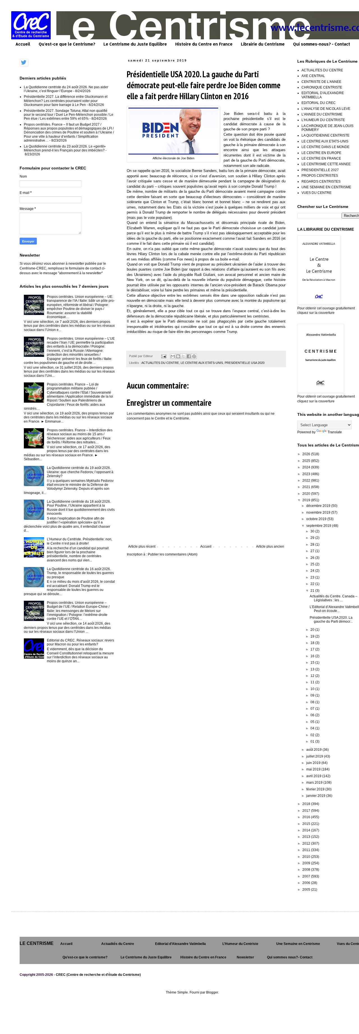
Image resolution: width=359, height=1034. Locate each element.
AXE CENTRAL (313, 76)
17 (312, 649)
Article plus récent (141, 546)
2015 (306, 824)
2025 (306, 461)
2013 (306, 837)
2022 (306, 480)
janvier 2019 (316, 796)
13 (312, 669)
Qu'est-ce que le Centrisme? (67, 44)
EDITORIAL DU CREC (319, 103)
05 (312, 722)
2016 (306, 817)
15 (312, 663)
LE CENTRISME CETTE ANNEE (326, 164)
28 (312, 545)
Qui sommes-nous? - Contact (321, 44)
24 (312, 571)
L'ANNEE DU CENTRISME (322, 114)
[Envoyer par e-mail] (173, 356)
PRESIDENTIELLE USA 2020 (244, 362)
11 (312, 682)
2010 (306, 857)
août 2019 (314, 750)
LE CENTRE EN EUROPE (321, 153)
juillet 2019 (315, 756)
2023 (306, 474)
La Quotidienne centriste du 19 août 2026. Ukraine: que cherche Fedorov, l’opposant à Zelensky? (80, 472)
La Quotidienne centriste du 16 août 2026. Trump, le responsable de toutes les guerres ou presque (80, 573)
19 (312, 636)
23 (312, 577)
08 (312, 702)
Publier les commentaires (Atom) (172, 554)
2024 (306, 467)
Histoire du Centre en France (204, 44)
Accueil (22, 44)
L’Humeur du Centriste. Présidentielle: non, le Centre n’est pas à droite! (79, 541)
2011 (306, 850)
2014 (306, 830)
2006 (306, 883)
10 (312, 689)
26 (312, 558)
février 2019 (315, 789)
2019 (306, 500)
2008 (306, 870)
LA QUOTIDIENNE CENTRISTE (325, 135)
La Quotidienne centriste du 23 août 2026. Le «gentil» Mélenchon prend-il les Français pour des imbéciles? (65, 148)
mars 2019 (314, 782)
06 (312, 715)
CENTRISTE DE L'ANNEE (321, 82)
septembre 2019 (319, 526)
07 (312, 709)
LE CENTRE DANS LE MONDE (325, 147)
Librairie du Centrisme (263, 44)
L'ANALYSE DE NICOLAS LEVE (326, 109)
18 (312, 643)
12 (312, 676)
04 (312, 728)
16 (312, 656)
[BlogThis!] (178, 356)
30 (312, 531)
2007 (306, 876)
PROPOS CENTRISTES (320, 176)
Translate (335, 432)
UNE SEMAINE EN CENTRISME (326, 187)
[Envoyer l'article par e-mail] (163, 356)
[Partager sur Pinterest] (194, 356)
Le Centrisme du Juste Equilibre (135, 44)
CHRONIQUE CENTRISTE (322, 87)
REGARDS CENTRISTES (321, 181)
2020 (306, 494)
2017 (306, 811)
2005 (306, 890)
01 (312, 741)
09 (312, 695)
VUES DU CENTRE (317, 193)
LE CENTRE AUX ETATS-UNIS (202, 362)
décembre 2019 (318, 506)
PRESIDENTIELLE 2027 (320, 170)
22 (312, 584)
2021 (306, 487)
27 (312, 551)
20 (312, 630)
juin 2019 (313, 763)
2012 (306, 843)
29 (312, 538)
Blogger (212, 992)
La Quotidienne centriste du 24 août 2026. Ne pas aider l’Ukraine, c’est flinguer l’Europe (66, 89)
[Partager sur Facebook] (189, 356)
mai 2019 (313, 769)
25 (312, 564)
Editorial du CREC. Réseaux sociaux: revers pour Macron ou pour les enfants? (80, 642)
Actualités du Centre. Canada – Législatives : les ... (333, 598)
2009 (306, 863)
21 (312, 591)
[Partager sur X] (183, 356)
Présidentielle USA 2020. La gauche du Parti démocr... (331, 619)
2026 (306, 454)
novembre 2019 (318, 512)
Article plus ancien (270, 546)
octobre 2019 (316, 519)
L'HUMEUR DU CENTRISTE (323, 120)
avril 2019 (314, 776)
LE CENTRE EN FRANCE (321, 158)
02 (312, 735)
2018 (306, 804)
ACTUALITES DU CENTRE (160, 362)
